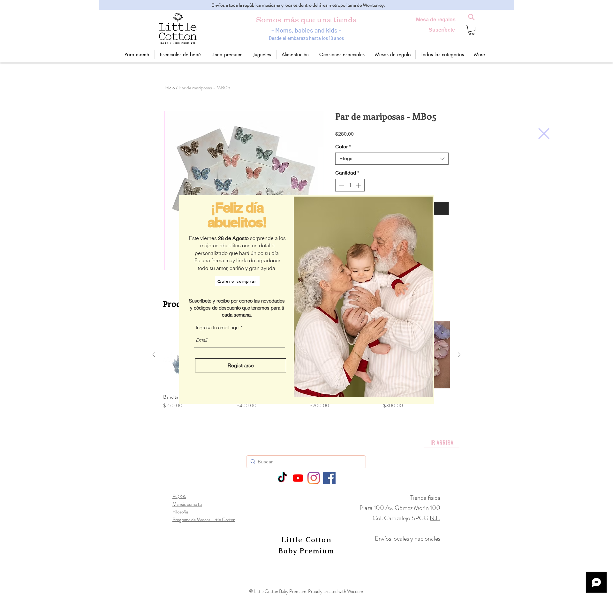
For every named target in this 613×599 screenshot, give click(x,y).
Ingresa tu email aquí (217, 327)
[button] (543, 133)
